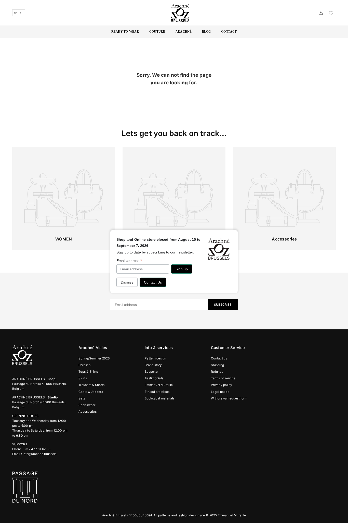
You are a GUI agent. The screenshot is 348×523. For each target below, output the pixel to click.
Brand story (153, 365)
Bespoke (151, 371)
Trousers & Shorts (91, 385)
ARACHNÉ (184, 31)
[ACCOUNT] (321, 12)
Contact (229, 31)
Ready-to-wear (125, 31)
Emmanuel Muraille (159, 385)
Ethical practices (157, 392)
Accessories (87, 411)
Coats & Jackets (90, 392)
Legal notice (220, 392)
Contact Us (153, 282)
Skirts (82, 378)
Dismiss (127, 282)
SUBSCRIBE (222, 304)
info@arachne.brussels (39, 454)
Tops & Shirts (88, 371)
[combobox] (18, 12)
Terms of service (223, 378)
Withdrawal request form (229, 398)
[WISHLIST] (331, 12)
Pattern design (155, 358)
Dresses (84, 365)
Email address (129, 260)
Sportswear (87, 405)
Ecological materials (160, 398)
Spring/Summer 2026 (94, 358)
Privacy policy (221, 385)
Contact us (219, 358)
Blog (206, 31)
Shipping (217, 365)
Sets (81, 398)
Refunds (217, 371)
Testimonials (154, 378)
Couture (157, 31)
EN (16, 12)
